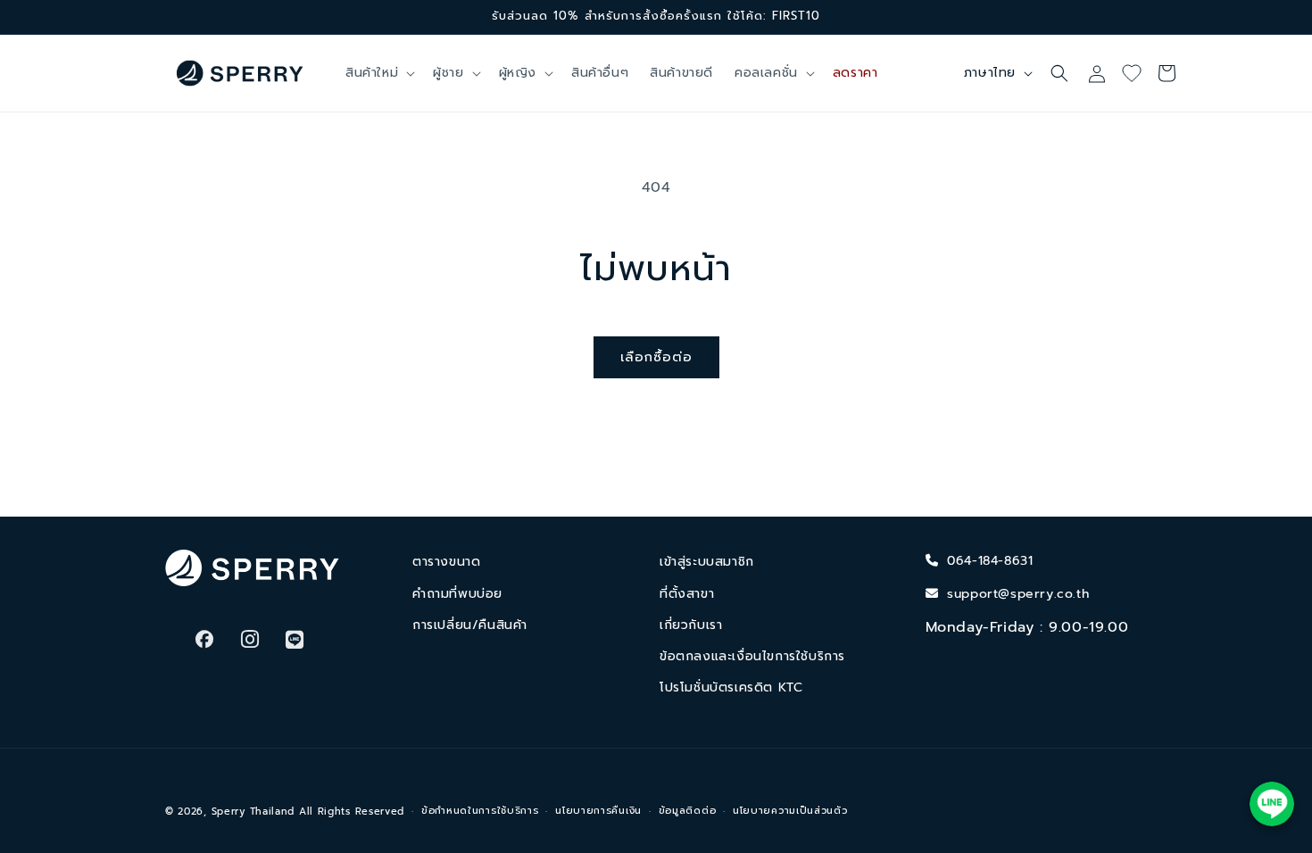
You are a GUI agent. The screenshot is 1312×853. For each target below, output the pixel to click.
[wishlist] (1138, 73)
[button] (378, 73)
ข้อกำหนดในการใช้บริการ (480, 810)
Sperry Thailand (253, 811)
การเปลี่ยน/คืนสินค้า (469, 625)
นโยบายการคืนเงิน (598, 810)
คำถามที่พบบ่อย (457, 593)
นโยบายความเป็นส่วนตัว (790, 810)
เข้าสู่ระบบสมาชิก (707, 561)
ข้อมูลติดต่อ (688, 810)
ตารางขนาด (446, 561)
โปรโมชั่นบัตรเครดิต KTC (731, 687)
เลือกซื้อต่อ (656, 357)
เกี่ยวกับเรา (691, 625)
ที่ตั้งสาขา (687, 593)
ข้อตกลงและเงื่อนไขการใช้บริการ (752, 656)
